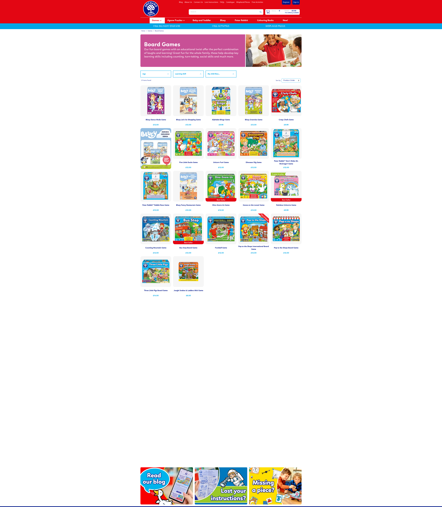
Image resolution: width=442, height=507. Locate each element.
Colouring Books (265, 20)
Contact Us (198, 2)
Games (155, 20)
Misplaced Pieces (243, 2)
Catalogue (230, 2)
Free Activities (257, 2)
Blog (181, 2)
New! (285, 20)
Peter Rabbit (241, 20)
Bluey (223, 20)
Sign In (296, 2)
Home (143, 31)
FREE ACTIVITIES (220, 26)
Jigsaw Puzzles (174, 20)
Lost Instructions (211, 2)
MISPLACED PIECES (275, 26)
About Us (188, 2)
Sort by (278, 80)
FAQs (222, 2)
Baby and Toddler (202, 20)
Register (286, 2)
